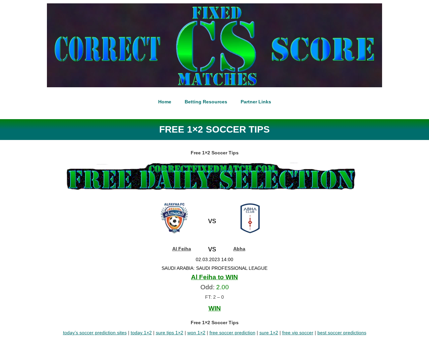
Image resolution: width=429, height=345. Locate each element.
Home (164, 101)
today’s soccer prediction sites (95, 332)
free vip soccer (297, 332)
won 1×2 (196, 332)
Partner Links (256, 101)
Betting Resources (206, 101)
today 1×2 (141, 332)
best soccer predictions (341, 332)
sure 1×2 (268, 332)
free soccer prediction (232, 332)
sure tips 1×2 (169, 332)
